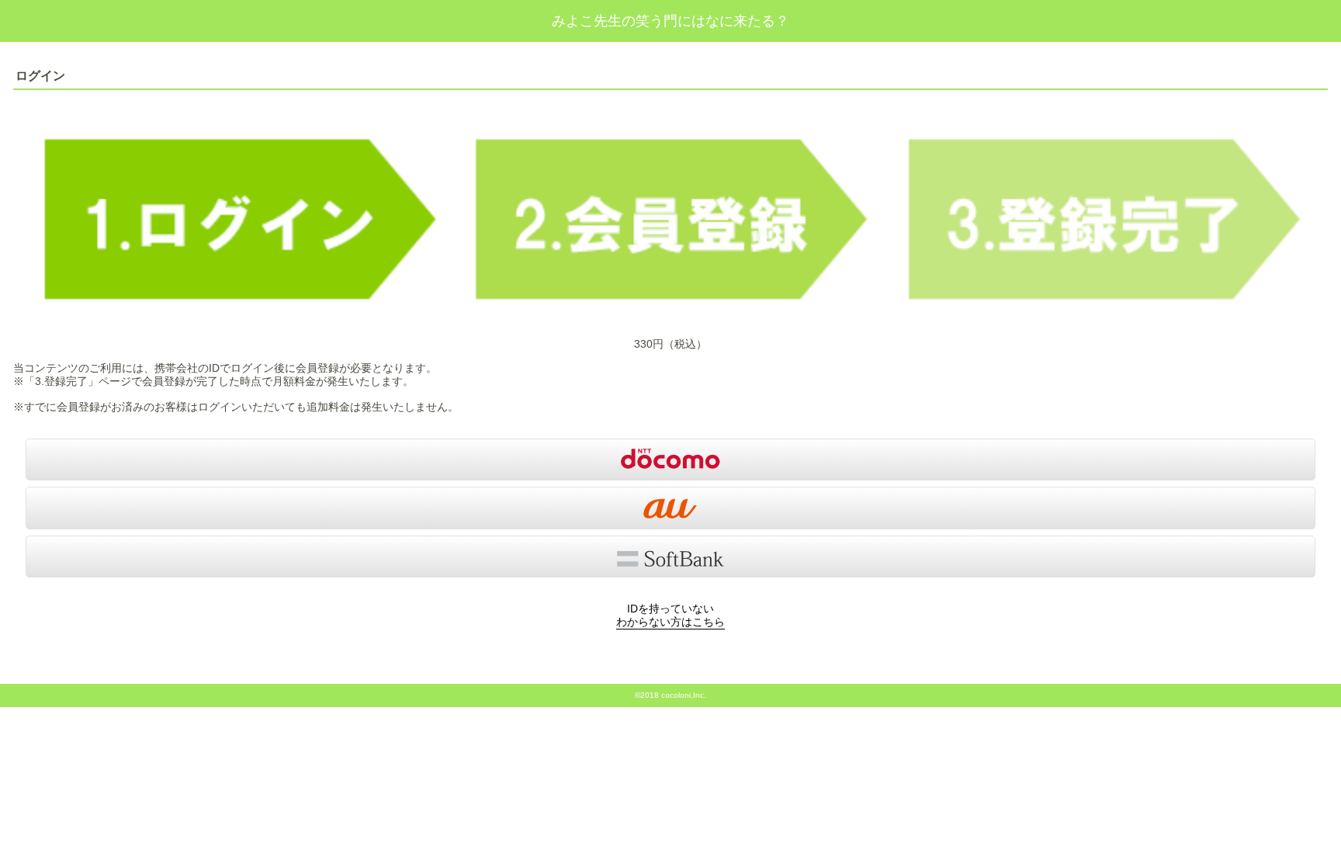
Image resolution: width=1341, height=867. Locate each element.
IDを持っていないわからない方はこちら (670, 615)
